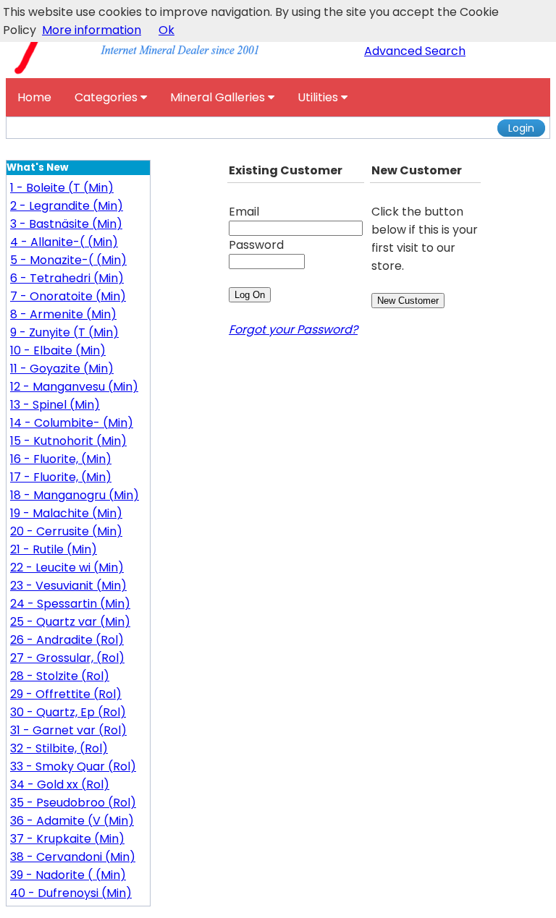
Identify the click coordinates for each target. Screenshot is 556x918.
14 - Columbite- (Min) (71, 423)
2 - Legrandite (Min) (66, 205)
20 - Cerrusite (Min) (66, 531)
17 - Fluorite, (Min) (60, 477)
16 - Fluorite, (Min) (60, 459)
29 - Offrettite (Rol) (66, 694)
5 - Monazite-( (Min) (68, 260)
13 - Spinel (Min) (55, 404)
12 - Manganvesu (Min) (74, 386)
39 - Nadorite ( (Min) (68, 875)
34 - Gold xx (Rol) (59, 784)
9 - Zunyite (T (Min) (64, 332)
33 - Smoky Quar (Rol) (73, 766)
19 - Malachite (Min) (66, 513)
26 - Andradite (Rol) (67, 640)
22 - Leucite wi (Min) (67, 567)
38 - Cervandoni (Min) (72, 857)
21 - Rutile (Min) (53, 549)
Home (34, 97)
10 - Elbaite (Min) (58, 350)
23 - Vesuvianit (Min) (68, 585)
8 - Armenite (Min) (63, 314)
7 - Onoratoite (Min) (68, 296)
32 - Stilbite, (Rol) (59, 748)
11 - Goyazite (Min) (62, 368)
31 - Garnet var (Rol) (68, 730)
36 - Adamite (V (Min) (72, 820)
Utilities (319, 97)
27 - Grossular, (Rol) (67, 658)
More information (91, 30)
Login (521, 128)
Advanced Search (415, 51)
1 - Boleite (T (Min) (62, 187)
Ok (166, 30)
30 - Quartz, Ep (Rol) (68, 712)
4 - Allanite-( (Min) (64, 242)
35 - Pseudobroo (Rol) (73, 802)
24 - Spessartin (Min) (70, 603)
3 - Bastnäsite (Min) (66, 224)
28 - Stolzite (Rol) (59, 676)
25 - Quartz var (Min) (70, 621)
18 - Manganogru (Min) (74, 495)
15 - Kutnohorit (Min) (68, 441)
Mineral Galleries (219, 97)
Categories (107, 97)
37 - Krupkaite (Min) (67, 838)
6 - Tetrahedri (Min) (67, 278)
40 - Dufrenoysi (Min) (71, 893)
